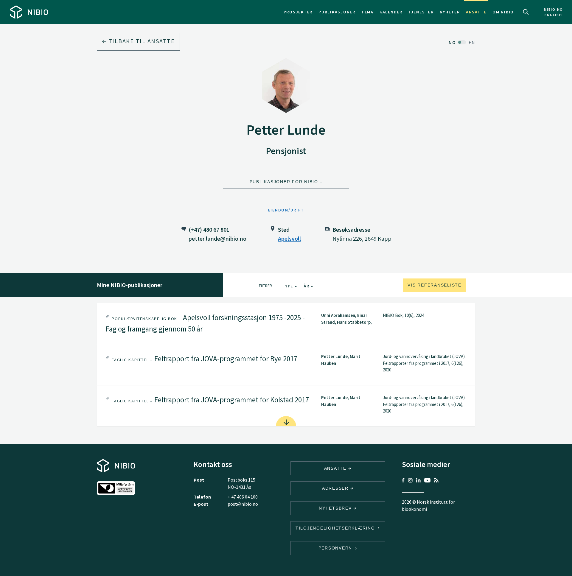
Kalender (391, 12)
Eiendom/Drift (286, 210)
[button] (286, 323)
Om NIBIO (503, 12)
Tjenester (421, 12)
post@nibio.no (243, 504)
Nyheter (450, 12)
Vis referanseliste (434, 285)
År (307, 286)
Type (288, 286)
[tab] (286, 323)
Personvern (336, 548)
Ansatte (476, 12)
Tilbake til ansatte (141, 41)
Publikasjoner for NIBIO (284, 181)
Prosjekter (298, 12)
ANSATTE (336, 468)
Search (526, 12)
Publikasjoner (336, 12)
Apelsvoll (289, 238)
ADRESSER (336, 488)
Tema (367, 12)
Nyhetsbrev (336, 508)
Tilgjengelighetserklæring (336, 528)
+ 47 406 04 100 (243, 497)
